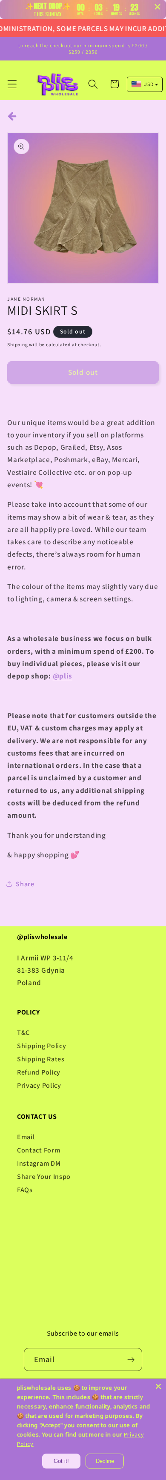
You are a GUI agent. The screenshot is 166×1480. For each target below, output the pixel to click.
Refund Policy (38, 1072)
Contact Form (38, 1150)
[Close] (158, 1386)
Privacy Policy (39, 1085)
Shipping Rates (41, 1059)
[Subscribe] (131, 1359)
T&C (23, 1032)
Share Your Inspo (44, 1176)
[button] (12, 84)
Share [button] (25, 883)
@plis (62, 676)
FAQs (25, 1189)
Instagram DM (38, 1163)
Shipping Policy (41, 1045)
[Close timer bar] (157, 6)
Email (25, 1136)
